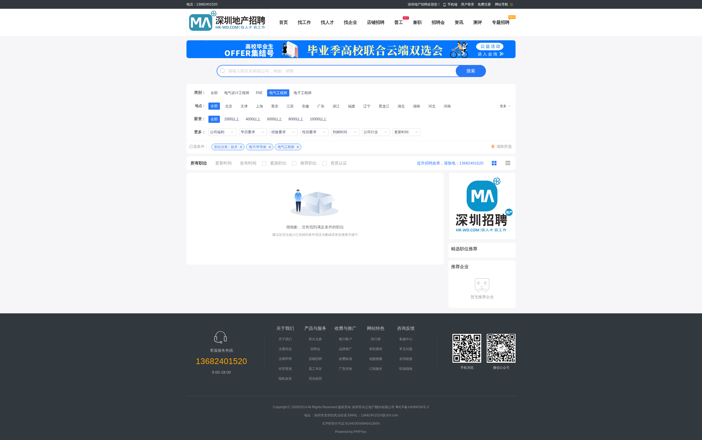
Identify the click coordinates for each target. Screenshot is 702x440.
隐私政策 (285, 379)
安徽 (305, 106)
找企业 (350, 22)
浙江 (336, 106)
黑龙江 (384, 106)
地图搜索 (375, 359)
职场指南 (405, 369)
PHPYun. (360, 432)
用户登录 (467, 4)
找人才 (327, 22)
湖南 (416, 106)
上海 (259, 106)
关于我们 (285, 339)
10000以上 (318, 119)
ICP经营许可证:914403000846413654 (351, 423)
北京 (228, 106)
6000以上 (274, 119)
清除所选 (504, 146)
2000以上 (231, 119)
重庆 (274, 106)
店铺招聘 (375, 22)
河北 (431, 106)
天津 (244, 106)
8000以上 (295, 119)
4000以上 (253, 119)
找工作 (304, 22)
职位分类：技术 (225, 147)
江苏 (290, 106)
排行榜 (376, 339)
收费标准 (345, 359)
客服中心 (405, 339)
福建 (351, 106)
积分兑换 (315, 339)
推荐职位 (308, 163)
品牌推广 (345, 349)
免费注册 (484, 4)
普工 (398, 22)
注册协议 (285, 349)
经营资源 (285, 369)
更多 (503, 106)
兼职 (417, 22)
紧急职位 (278, 163)
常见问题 (405, 349)
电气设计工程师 (236, 93)
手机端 (452, 4)
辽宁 (366, 106)
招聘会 (438, 22)
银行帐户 (345, 339)
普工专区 (315, 369)
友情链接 (405, 359)
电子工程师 (303, 93)
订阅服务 (375, 369)
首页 (283, 22)
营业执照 (315, 379)
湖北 (401, 106)
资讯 (459, 22)
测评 (477, 22)
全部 (214, 93)
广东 (320, 106)
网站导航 (501, 4)
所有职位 (199, 163)
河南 (447, 106)
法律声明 (285, 359)
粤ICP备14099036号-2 (412, 407)
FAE (259, 93)
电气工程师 (278, 93)
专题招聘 (500, 22)
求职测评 (375, 349)
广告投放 (345, 369)
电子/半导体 (257, 147)
